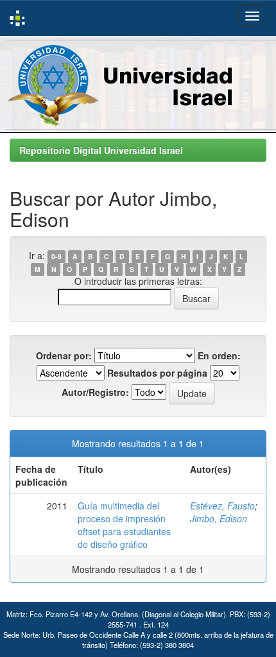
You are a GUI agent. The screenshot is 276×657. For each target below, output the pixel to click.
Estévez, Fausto (222, 505)
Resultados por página (157, 372)
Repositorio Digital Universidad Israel (101, 150)
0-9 (56, 256)
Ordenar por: (64, 355)
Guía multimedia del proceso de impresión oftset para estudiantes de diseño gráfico (124, 524)
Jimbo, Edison (218, 518)
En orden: (219, 355)
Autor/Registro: (95, 392)
